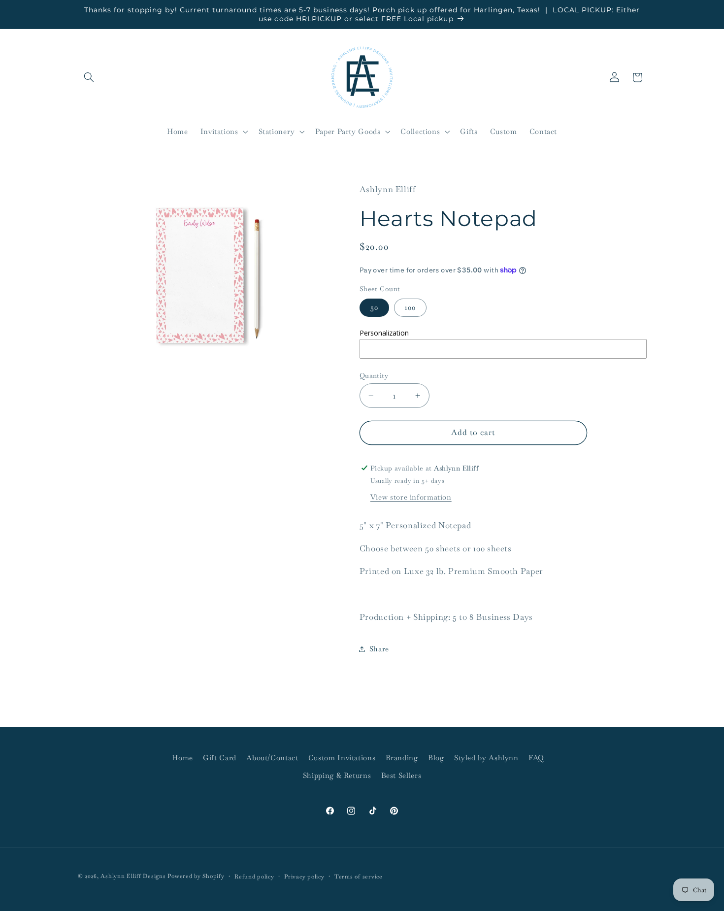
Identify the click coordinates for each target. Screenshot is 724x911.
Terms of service (358, 876)
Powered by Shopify (195, 875)
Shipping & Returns (337, 775)
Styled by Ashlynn (486, 757)
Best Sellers (401, 775)
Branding (402, 757)
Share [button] (379, 648)
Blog (436, 757)
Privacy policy (304, 876)
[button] (89, 77)
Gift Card (219, 757)
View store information (411, 497)
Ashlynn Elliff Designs (132, 875)
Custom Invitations (341, 757)
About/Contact (272, 757)
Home (182, 757)
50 (374, 307)
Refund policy (254, 876)
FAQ (536, 757)
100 (410, 307)
